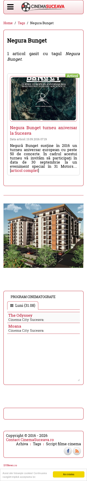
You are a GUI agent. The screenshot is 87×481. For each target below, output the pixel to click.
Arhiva (22, 444)
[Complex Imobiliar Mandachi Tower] (43, 235)
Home (8, 23)
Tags (21, 23)
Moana (14, 326)
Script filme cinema (63, 444)
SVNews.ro (10, 465)
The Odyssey (20, 315)
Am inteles (68, 474)
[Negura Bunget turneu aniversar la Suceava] (43, 98)
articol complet (24, 170)
